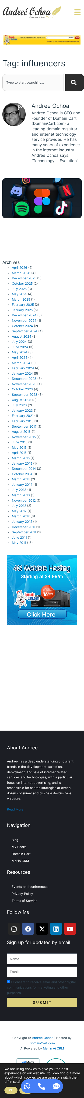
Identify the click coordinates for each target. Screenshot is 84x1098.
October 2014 (22, 474)
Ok (11, 1090)
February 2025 (23, 304)
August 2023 (21, 400)
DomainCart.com (42, 1043)
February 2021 (22, 416)
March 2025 (21, 299)
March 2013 (21, 495)
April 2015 (19, 453)
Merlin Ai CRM (53, 1048)
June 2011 (19, 537)
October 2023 (22, 389)
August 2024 (21, 336)
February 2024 (23, 368)
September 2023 (24, 394)
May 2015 (19, 447)
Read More (15, 809)
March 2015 (21, 458)
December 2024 (24, 315)
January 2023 (22, 410)
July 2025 (19, 289)
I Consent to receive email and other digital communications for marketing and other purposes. (41, 987)
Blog (15, 840)
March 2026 (21, 273)
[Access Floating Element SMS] (56, 1086)
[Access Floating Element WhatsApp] (27, 1086)
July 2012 (19, 506)
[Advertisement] (42, 679)
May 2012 (19, 511)
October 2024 (22, 326)
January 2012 (22, 521)
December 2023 (24, 379)
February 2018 (22, 421)
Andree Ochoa (42, 1038)
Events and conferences (30, 887)
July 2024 (19, 342)
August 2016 (21, 431)
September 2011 (24, 532)
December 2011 (23, 527)
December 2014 (24, 469)
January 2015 (22, 463)
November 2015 (24, 437)
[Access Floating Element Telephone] (41, 1086)
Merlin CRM (20, 861)
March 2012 (21, 516)
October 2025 (22, 283)
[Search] (74, 82)
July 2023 (19, 405)
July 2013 (19, 490)
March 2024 (21, 363)
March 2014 (21, 479)
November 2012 (24, 500)
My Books (19, 847)
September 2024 (24, 331)
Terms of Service (24, 901)
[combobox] (32, 82)
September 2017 (24, 426)
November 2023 (24, 384)
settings (19, 1081)
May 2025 (19, 294)
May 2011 (19, 543)
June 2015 (19, 442)
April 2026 (19, 267)
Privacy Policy (22, 894)
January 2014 (22, 484)
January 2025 (22, 310)
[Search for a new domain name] (42, 39)
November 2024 (24, 320)
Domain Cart (21, 854)
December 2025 (24, 278)
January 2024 (22, 373)
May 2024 (19, 352)
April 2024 (19, 357)
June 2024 (20, 347)
